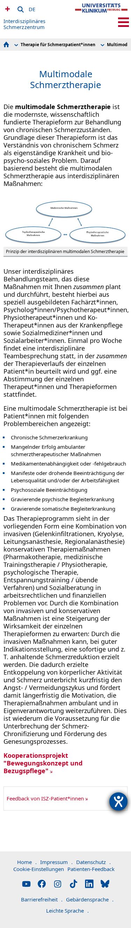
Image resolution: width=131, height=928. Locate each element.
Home (27, 861)
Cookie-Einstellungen (38, 868)
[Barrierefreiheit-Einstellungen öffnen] (118, 801)
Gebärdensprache (90, 899)
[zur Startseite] (101, 13)
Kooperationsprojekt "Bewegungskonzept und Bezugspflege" (42, 763)
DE (32, 8)
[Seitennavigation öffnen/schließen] (123, 22)
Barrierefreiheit (42, 899)
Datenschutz (93, 861)
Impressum (56, 861)
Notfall (6, 9)
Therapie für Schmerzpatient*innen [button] (58, 45)
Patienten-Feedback (91, 868)
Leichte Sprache (67, 910)
